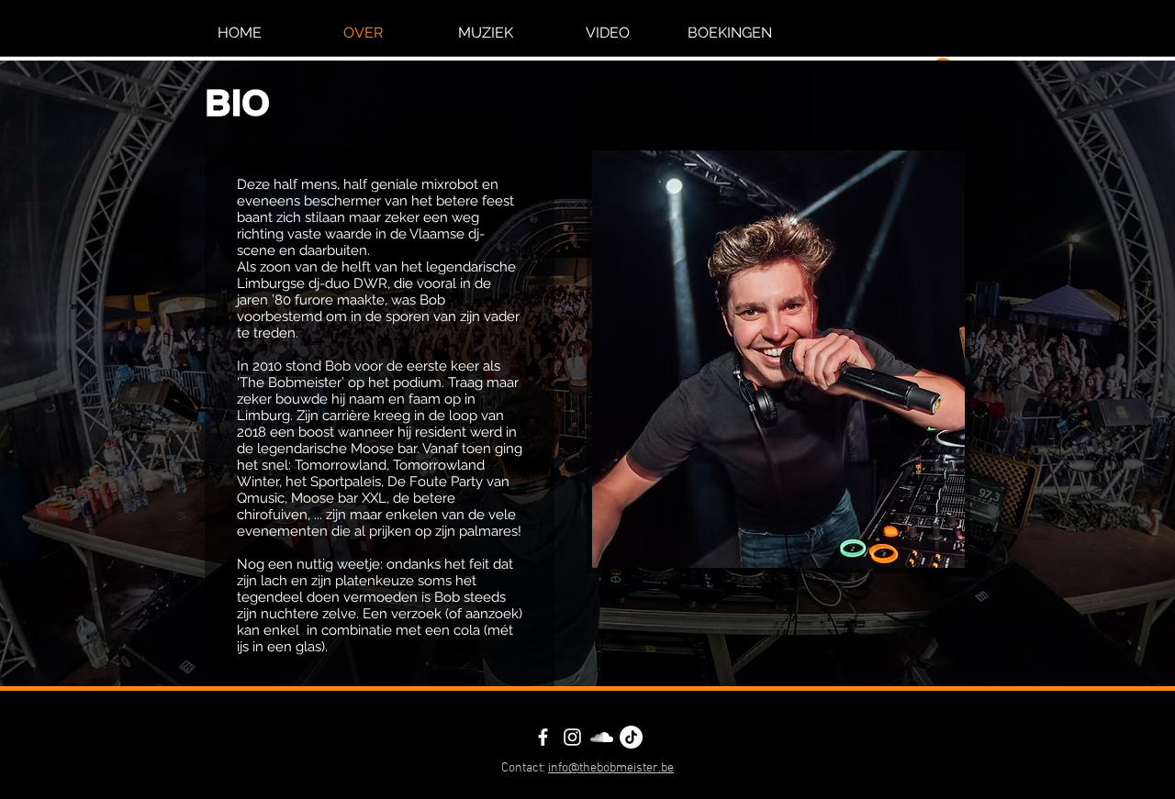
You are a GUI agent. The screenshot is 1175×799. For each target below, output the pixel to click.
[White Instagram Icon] (572, 737)
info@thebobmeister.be (611, 768)
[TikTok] (631, 737)
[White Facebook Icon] (543, 737)
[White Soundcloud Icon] (601, 737)
